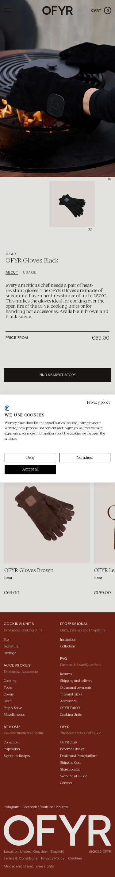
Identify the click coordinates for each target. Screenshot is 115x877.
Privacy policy (98, 402)
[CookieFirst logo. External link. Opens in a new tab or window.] (7, 408)
